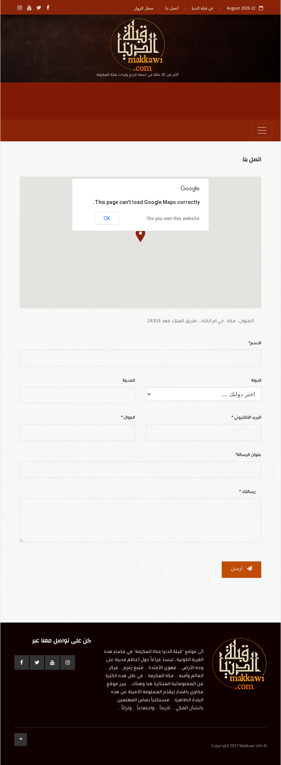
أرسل (237, 569)
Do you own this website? (172, 218)
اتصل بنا (172, 8)
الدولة (256, 381)
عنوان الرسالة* (248, 455)
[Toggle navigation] (262, 130)
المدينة (129, 381)
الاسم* (255, 343)
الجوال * (128, 418)
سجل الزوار (143, 8)
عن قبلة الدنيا (203, 8)
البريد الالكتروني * (246, 418)
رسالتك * (247, 492)
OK (107, 218)
